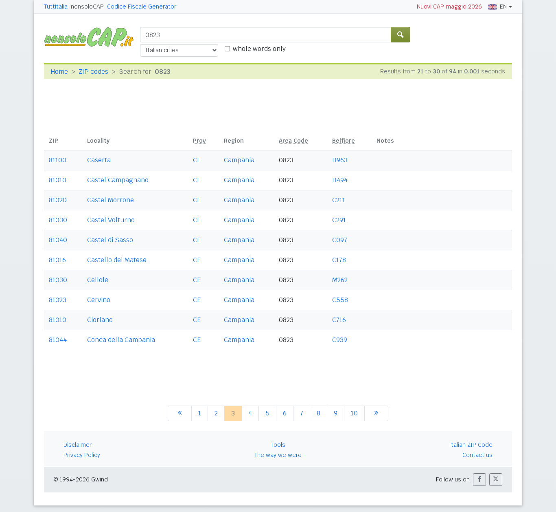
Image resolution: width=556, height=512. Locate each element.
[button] (479, 479)
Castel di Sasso (110, 240)
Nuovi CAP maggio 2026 (449, 6)
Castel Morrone (110, 200)
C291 (339, 220)
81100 (57, 160)
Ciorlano (100, 320)
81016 (57, 260)
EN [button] (503, 6)
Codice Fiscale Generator (141, 6)
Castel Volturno (111, 220)
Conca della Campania (121, 339)
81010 (57, 180)
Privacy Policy (81, 455)
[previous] (180, 413)
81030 (58, 220)
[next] (376, 413)
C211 (338, 200)
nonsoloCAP (87, 6)
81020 (58, 200)
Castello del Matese (117, 260)
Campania (239, 160)
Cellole (97, 280)
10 (354, 413)
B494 (340, 180)
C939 (339, 339)
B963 (340, 160)
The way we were (278, 455)
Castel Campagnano (118, 180)
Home (59, 71)
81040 (58, 240)
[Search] (400, 34)
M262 (340, 280)
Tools (278, 444)
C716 (339, 320)
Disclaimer (77, 444)
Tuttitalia (56, 6)
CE (197, 160)
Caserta (99, 160)
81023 (57, 300)
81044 (58, 339)
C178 (339, 260)
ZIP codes (93, 71)
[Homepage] (92, 36)
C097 (339, 240)
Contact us (477, 455)
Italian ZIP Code (471, 444)
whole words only (259, 48)
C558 (340, 300)
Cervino (98, 300)
